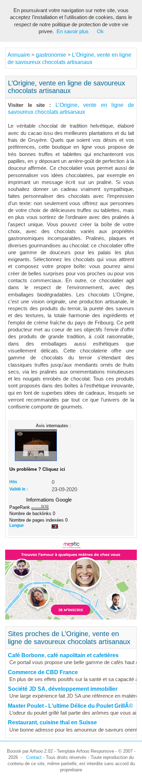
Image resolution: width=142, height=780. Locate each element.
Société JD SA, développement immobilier (63, 689)
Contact (34, 757)
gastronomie (51, 55)
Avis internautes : (53, 425)
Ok (100, 31)
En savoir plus (73, 31)
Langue (16, 525)
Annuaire (19, 55)
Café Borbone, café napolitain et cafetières (63, 655)
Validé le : (18, 489)
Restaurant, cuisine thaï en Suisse (52, 722)
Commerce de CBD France (43, 672)
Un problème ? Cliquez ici (37, 469)
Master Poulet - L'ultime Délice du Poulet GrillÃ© (70, 706)
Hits (13, 482)
